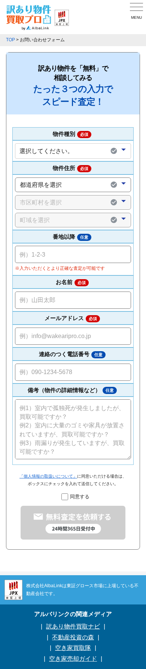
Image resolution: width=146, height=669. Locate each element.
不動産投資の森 (73, 637)
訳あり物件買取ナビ (73, 626)
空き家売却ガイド (73, 658)
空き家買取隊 (73, 648)
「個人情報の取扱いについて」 (48, 476)
